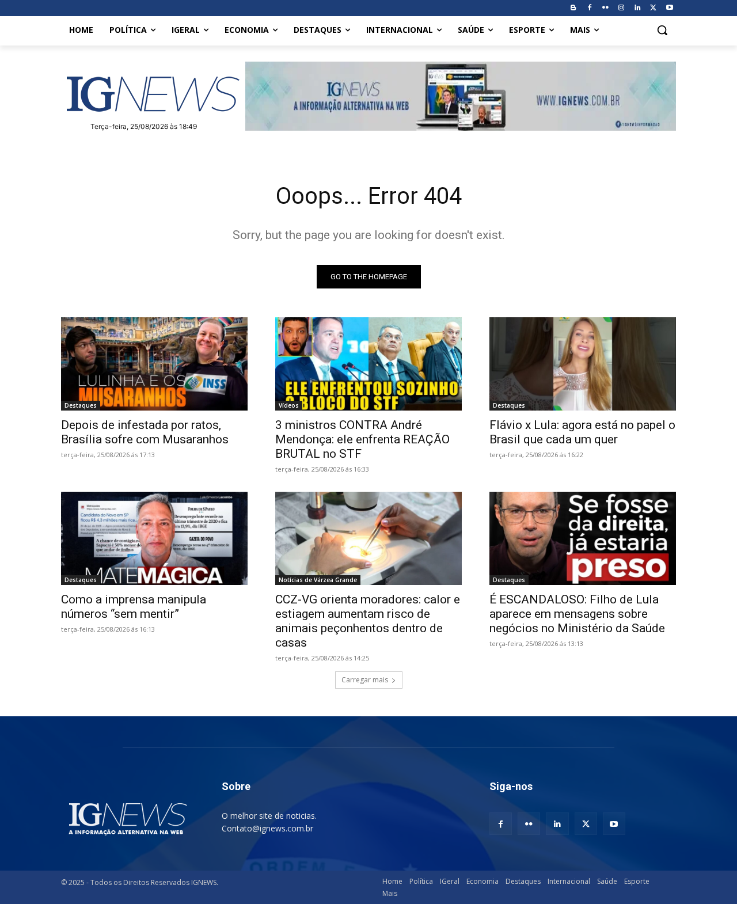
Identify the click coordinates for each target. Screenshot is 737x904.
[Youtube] (669, 8)
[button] (662, 30)
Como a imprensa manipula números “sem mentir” (133, 606)
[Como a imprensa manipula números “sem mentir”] (154, 538)
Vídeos (289, 405)
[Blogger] (573, 8)
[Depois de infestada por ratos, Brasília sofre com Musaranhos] (154, 364)
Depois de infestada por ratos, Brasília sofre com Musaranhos (145, 432)
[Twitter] (653, 8)
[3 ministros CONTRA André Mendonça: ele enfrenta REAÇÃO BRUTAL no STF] (368, 364)
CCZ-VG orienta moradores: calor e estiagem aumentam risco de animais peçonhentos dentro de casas (367, 620)
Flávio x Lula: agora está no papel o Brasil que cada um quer (582, 432)
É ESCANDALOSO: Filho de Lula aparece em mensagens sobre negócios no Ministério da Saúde (577, 613)
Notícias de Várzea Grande (318, 580)
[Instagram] (621, 8)
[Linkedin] (637, 8)
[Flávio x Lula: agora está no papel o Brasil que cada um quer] (582, 364)
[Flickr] (605, 8)
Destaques (80, 405)
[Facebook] (589, 8)
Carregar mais (364, 680)
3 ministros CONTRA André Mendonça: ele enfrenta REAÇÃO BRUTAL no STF (362, 439)
